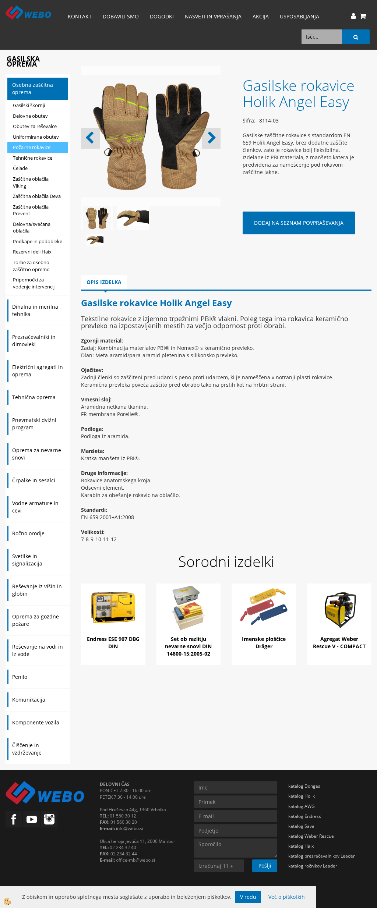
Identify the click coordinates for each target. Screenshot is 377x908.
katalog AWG (301, 806)
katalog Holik (301, 796)
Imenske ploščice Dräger (264, 642)
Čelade (20, 168)
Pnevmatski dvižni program (34, 423)
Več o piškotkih (286, 896)
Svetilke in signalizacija (27, 560)
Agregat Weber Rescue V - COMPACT (339, 642)
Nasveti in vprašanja (213, 16)
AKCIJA (261, 16)
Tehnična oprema (34, 397)
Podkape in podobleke (37, 241)
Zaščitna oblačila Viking (31, 182)
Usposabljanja (299, 16)
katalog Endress (304, 816)
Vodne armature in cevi (35, 507)
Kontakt (80, 16)
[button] (211, 138)
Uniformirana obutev (36, 137)
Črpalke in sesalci (33, 480)
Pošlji (264, 865)
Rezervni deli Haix (32, 251)
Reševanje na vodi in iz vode (37, 650)
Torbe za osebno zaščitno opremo (31, 266)
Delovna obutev (30, 116)
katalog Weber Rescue (311, 836)
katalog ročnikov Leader (312, 866)
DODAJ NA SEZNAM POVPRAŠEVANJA (298, 222)
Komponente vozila (35, 722)
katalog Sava (301, 826)
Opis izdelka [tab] (104, 282)
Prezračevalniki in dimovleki (34, 340)
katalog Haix (301, 846)
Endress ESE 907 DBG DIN (113, 642)
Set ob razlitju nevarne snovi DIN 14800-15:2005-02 (188, 646)
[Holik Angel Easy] (95, 239)
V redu (248, 896)
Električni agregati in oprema (37, 370)
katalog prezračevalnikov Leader (321, 856)
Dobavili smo (121, 16)
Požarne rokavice (31, 147)
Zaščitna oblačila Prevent (31, 210)
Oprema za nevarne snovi (36, 454)
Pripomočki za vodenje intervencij (33, 283)
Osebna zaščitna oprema (32, 88)
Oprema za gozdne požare (35, 620)
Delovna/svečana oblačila (31, 227)
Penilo (19, 676)
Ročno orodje (28, 533)
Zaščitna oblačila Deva (37, 196)
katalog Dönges (304, 786)
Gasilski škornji (29, 105)
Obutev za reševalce (35, 126)
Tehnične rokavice (32, 158)
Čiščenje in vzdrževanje (27, 749)
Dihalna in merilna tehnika (35, 310)
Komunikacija (28, 699)
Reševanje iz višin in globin (37, 590)
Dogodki (162, 16)
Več (113, 615)
